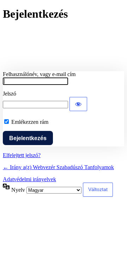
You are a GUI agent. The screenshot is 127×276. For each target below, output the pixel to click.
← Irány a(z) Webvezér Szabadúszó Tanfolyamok (58, 167)
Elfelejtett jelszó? (22, 155)
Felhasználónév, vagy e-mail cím (39, 74)
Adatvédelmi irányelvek (29, 179)
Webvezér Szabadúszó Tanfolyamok (63, 46)
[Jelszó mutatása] (78, 104)
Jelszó (9, 94)
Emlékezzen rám (29, 122)
